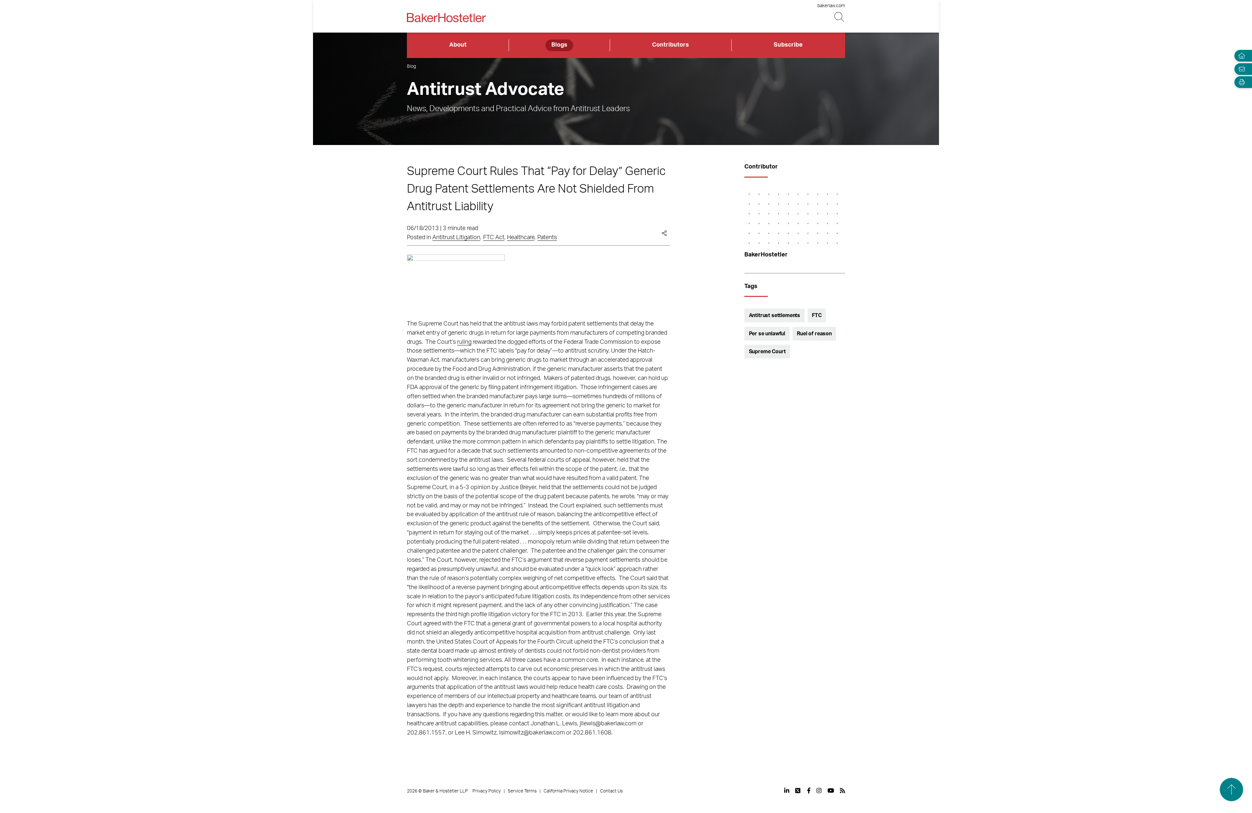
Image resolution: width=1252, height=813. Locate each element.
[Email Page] (1240, 69)
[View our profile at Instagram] (819, 790)
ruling (464, 342)
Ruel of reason (814, 333)
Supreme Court (767, 351)
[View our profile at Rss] (842, 790)
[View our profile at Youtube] (830, 790)
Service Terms (522, 791)
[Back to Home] (446, 17)
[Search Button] (839, 17)
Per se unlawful (767, 333)
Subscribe (788, 45)
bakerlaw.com (831, 6)
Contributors (670, 45)
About (458, 45)
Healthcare (520, 237)
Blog (411, 66)
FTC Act (493, 237)
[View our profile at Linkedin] (786, 790)
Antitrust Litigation (456, 237)
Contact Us (611, 791)
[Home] (1240, 56)
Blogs (559, 45)
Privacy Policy (486, 791)
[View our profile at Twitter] (798, 790)
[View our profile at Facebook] (809, 790)
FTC (817, 315)
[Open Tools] (1240, 82)
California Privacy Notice (568, 791)
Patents (547, 237)
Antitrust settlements (774, 315)
